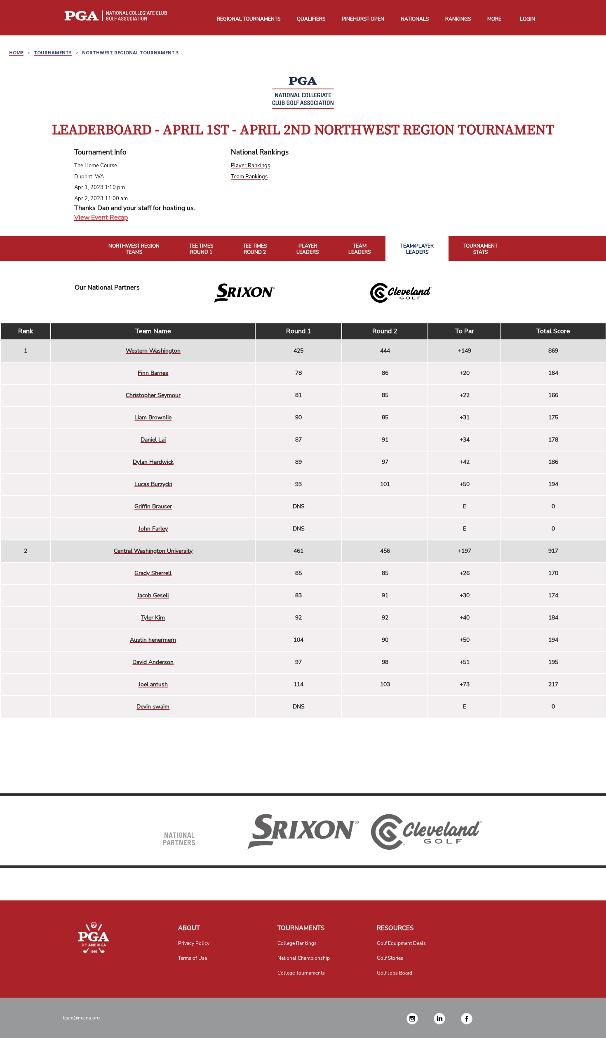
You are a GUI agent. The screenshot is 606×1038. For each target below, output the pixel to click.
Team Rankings (249, 176)
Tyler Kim (153, 618)
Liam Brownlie (152, 417)
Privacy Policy (193, 943)
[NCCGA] (94, 937)
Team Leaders (359, 249)
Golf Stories (390, 958)
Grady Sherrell (152, 573)
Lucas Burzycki (153, 484)
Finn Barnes (153, 373)
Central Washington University (153, 551)
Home (16, 52)
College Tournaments (301, 973)
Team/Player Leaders (417, 249)
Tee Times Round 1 (201, 249)
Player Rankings (250, 165)
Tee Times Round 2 (255, 249)
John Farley (153, 529)
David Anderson (153, 662)
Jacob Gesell (153, 595)
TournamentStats (480, 249)
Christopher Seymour (153, 395)
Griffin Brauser (153, 506)
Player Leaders (307, 249)
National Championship (303, 958)
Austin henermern (153, 640)
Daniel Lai (153, 440)
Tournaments (53, 52)
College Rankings (297, 943)
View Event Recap (101, 217)
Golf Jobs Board (394, 973)
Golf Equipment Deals (401, 943)
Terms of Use (192, 958)
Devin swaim (152, 707)
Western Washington (153, 351)
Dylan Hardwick (153, 462)
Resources (395, 928)
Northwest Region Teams (134, 249)
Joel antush (153, 684)
